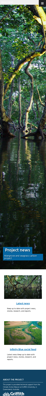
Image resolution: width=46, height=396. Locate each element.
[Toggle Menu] (42, 3)
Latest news (23, 303)
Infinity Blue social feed (23, 349)
